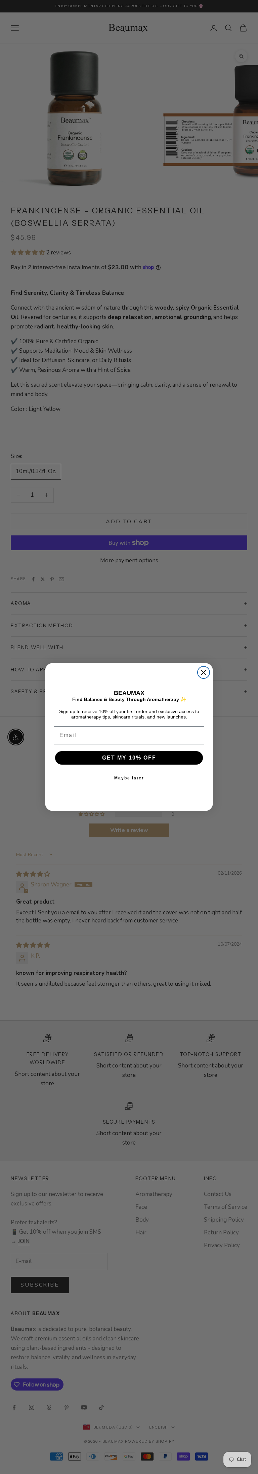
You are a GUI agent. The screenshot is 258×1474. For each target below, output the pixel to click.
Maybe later (129, 778)
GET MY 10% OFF (129, 758)
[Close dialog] (204, 672)
